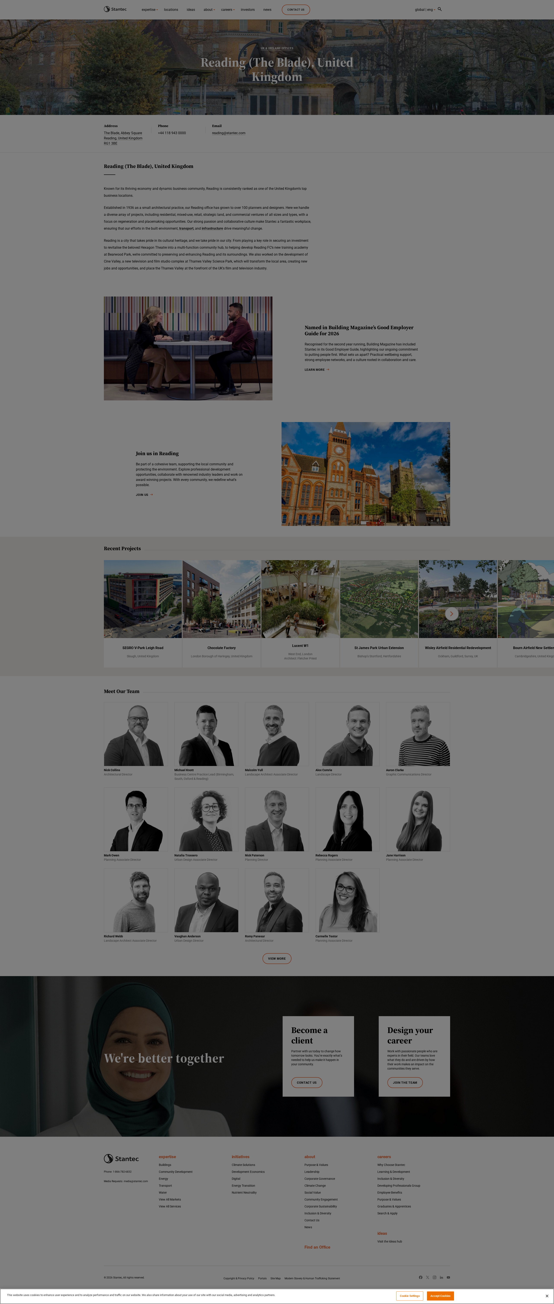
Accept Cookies (440, 1296)
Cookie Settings (410, 1296)
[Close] (547, 1296)
